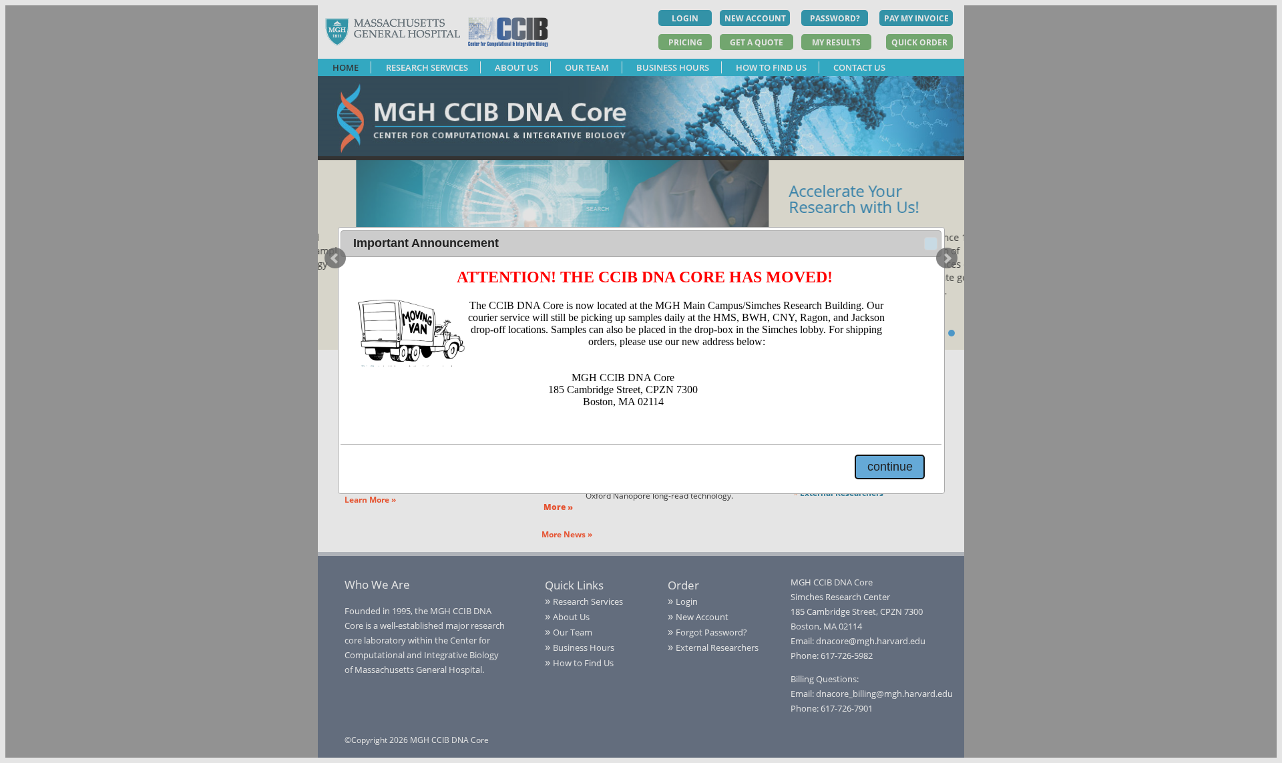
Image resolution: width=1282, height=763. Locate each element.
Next (946, 258)
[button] (930, 243)
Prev (335, 258)
